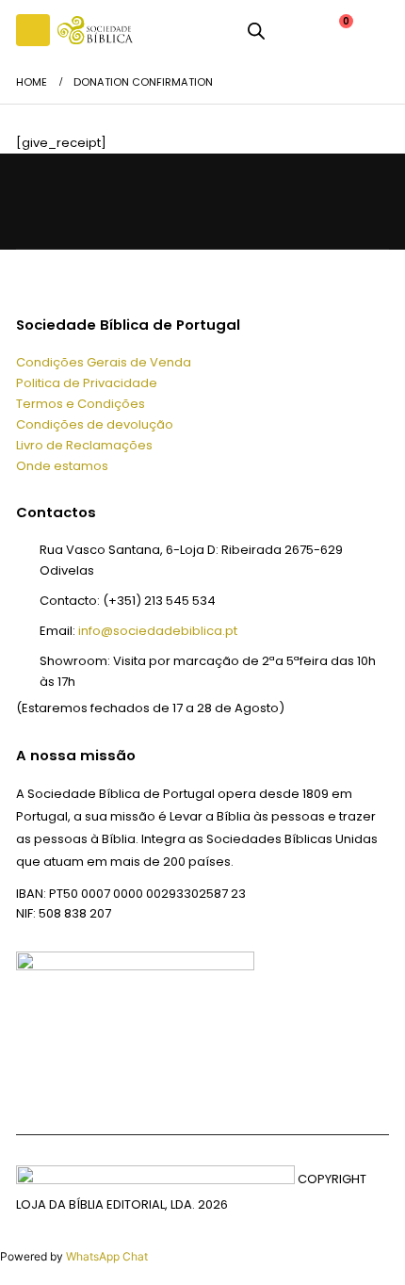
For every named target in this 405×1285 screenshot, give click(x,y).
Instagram (160, 201)
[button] (33, 30)
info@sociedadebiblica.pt (157, 631)
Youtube (118, 201)
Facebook (35, 201)
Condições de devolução (94, 424)
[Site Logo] (95, 30)
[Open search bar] (256, 30)
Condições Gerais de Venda (103, 362)
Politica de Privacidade (86, 383)
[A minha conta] (292, 30)
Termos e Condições (80, 404)
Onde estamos (62, 466)
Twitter (76, 201)
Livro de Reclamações (84, 445)
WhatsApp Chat (107, 1256)
